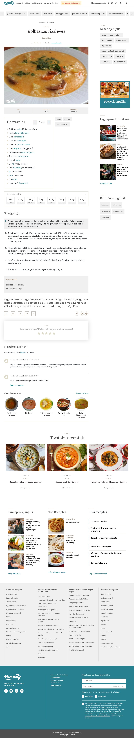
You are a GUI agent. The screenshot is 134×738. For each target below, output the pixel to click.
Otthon (120, 165)
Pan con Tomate (44, 596)
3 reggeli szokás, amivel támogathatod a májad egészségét (33, 526)
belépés (23, 352)
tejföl (14, 179)
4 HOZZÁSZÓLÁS (56, 43)
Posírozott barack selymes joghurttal (103, 529)
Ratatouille (42, 658)
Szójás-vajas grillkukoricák (78, 606)
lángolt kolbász (22, 133)
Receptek (19, 3)
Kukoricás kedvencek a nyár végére (81, 590)
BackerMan (46, 38)
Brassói (8, 636)
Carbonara (10, 647)
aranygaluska (62, 13)
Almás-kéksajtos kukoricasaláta (80, 646)
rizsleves (50, 22)
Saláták (103, 636)
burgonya (17, 148)
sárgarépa (19, 136)
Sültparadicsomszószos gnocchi (49, 625)
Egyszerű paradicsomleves (16, 606)
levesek (42, 22)
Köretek (103, 639)
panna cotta (121, 40)
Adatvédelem (56, 678)
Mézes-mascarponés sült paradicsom (47, 605)
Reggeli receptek (107, 643)
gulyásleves (116, 205)
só (10, 171)
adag (43, 122)
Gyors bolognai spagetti (72, 556)
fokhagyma (23, 156)
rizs (20, 129)
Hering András (25, 488)
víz (13, 164)
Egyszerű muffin (12, 598)
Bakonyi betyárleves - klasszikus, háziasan (108, 482)
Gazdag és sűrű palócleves (67, 482)
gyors (59, 119)
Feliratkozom (118, 686)
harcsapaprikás (98, 13)
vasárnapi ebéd (62, 124)
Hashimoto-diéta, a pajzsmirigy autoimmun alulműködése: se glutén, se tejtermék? (33, 543)
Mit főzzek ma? (37, 3)
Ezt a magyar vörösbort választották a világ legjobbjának (122, 172)
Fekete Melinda (67, 488)
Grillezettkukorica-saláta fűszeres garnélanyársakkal (81, 626)
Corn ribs (72, 621)
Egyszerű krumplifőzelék (15, 609)
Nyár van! (29, 519)
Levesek (103, 624)
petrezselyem (23, 144)
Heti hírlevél (102, 696)
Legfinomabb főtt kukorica (79, 595)
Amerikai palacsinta (13, 643)
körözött (119, 56)
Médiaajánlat (56, 685)
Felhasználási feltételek (59, 675)
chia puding (107, 56)
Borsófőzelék (11, 621)
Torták (103, 628)
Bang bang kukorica (76, 603)
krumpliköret (70, 519)
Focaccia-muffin (99, 521)
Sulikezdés (121, 126)
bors (11, 175)
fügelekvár (106, 45)
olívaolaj (17, 167)
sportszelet (35, 13)
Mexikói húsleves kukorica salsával (81, 642)
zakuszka (48, 13)
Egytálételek (105, 621)
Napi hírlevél (89, 696)
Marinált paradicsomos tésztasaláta (51, 629)
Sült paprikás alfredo (45, 646)
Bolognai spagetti (12, 628)
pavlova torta (116, 35)
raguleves (105, 205)
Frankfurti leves (11, 594)
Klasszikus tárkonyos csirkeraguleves (25, 482)
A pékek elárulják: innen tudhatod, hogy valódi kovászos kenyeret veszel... (123, 153)
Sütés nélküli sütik (107, 609)
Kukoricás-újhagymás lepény (79, 631)
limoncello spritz (116, 13)
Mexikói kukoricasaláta (77, 650)
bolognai (69, 553)
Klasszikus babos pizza (101, 546)
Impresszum (55, 683)
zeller (18, 160)
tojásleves (106, 62)
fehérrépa (21, 140)
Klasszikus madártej (13, 613)
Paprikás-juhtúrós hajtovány (48, 650)
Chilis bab (9, 624)
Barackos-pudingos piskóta (104, 538)
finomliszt (23, 183)
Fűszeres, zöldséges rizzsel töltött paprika (50, 634)
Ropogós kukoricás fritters (78, 599)
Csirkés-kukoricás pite (77, 639)
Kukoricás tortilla (75, 635)
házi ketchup (107, 40)
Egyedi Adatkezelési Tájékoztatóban (97, 716)
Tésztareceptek (106, 632)
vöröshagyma (27, 152)
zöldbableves (118, 211)
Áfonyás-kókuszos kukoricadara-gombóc (107, 554)
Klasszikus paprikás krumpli (47, 639)
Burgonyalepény (73, 522)
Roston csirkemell (12, 639)
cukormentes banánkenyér (113, 51)
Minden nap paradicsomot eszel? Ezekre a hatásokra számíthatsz (122, 134)
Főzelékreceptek (107, 613)
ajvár (104, 35)
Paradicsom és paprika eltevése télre (51, 600)
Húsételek (104, 617)
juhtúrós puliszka (79, 13)
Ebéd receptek (106, 594)
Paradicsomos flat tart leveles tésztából (49, 614)
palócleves (105, 217)
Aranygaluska (11, 602)
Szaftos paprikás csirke (46, 643)
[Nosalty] (9, 3)
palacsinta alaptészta (70, 537)
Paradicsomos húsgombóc (16, 632)
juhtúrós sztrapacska (16, 13)
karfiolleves (106, 211)
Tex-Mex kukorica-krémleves (79, 610)
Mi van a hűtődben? (51, 3)
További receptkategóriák (110, 647)
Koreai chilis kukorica (76, 614)
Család (119, 145)
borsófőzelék (119, 62)
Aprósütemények (107, 598)
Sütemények (105, 602)
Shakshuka (42, 654)
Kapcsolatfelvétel (57, 680)
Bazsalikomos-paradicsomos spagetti (48, 620)
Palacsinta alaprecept (70, 541)
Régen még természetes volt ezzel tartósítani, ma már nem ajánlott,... (33, 561)
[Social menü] (112, 3)
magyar (67, 119)
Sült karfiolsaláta (99, 563)
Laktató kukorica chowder (78, 618)
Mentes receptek (107, 606)
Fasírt (8, 617)
